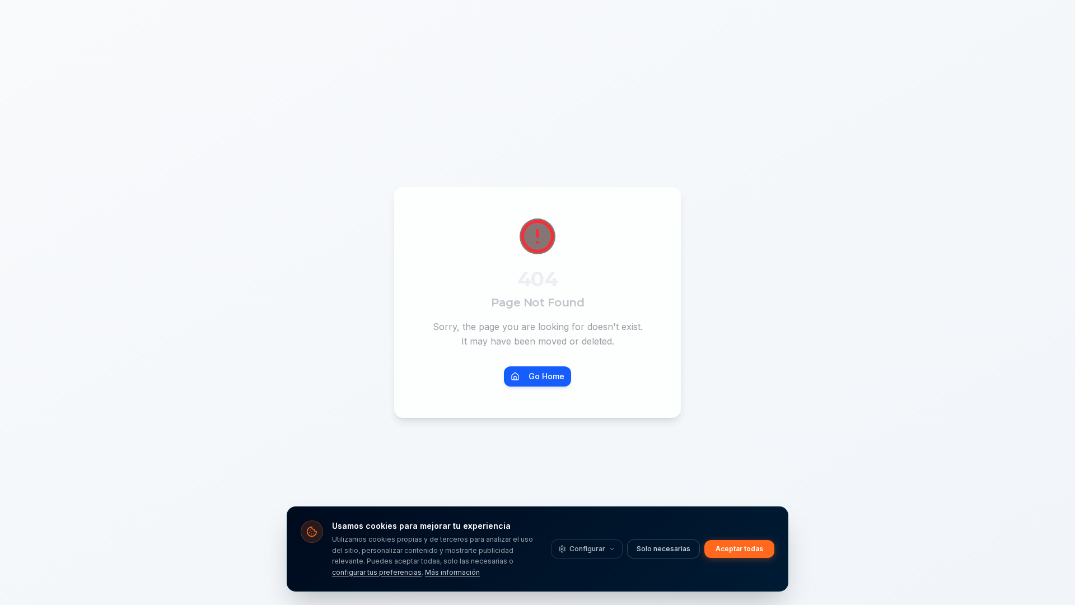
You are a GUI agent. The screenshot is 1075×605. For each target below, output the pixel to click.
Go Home (546, 376)
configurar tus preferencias (377, 572)
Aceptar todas (739, 548)
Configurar (587, 548)
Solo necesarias (663, 548)
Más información (452, 572)
